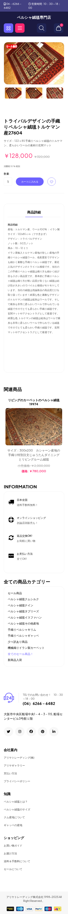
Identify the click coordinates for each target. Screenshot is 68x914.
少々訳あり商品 (18, 641)
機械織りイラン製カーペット (26, 647)
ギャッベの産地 (13, 825)
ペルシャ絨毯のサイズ (17, 809)
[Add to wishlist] (58, 421)
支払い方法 (10, 773)
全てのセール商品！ (20, 654)
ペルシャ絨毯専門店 (34, 17)
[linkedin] (54, 731)
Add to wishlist (51, 181)
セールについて (13, 869)
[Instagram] (20, 731)
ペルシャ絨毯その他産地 (23, 623)
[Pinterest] (42, 731)
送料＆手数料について (17, 861)
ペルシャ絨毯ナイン (20, 605)
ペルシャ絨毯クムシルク (23, 599)
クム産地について (14, 817)
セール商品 (15, 593)
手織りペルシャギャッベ (23, 635)
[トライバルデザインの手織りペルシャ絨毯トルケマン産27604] (34, 63)
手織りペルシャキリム (22, 629)
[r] (8, 731)
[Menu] (20, 28)
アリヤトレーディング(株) (19, 757)
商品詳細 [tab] (34, 212)
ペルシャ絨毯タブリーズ (23, 611)
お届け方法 (10, 853)
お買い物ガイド (13, 845)
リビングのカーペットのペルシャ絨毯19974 (34, 402)
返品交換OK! (24, 535)
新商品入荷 (15, 660)
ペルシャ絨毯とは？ (16, 801)
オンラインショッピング (31, 517)
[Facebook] (31, 731)
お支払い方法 (25, 553)
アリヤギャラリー (14, 765)
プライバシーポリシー (17, 781)
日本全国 (22, 499)
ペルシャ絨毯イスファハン (25, 617)
